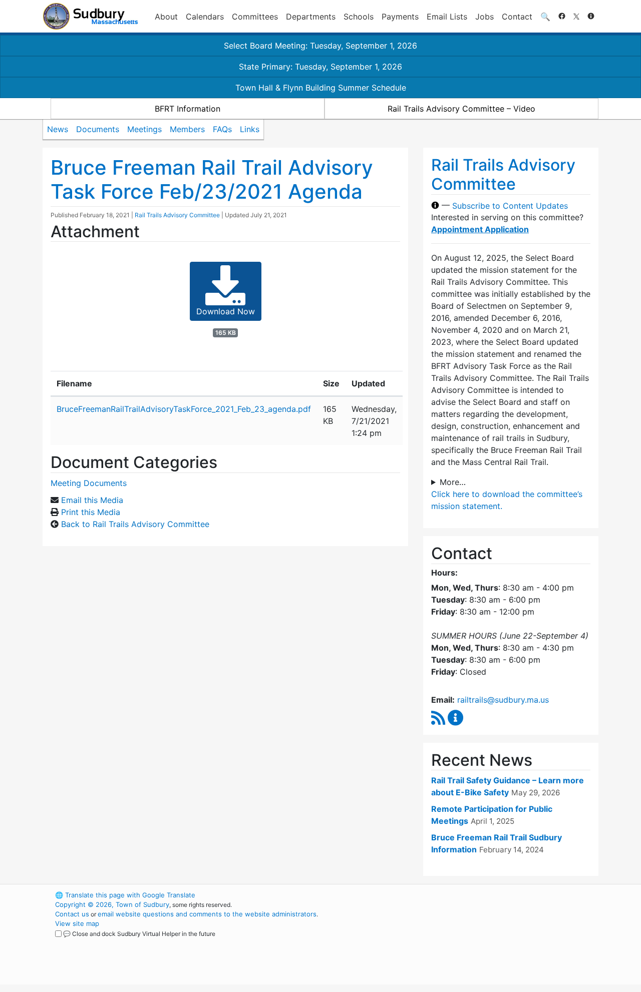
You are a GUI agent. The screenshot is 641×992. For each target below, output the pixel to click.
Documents (97, 129)
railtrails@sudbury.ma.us (503, 700)
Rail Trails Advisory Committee (177, 215)
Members (187, 129)
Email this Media (92, 500)
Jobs (484, 17)
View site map (77, 923)
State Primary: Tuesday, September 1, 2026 (320, 67)
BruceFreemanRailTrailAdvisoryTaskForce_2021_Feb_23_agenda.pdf (184, 409)
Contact (517, 17)
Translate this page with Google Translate (125, 895)
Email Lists (447, 17)
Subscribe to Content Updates (510, 205)
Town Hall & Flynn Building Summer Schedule (320, 88)
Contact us (72, 914)
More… (453, 482)
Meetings (144, 129)
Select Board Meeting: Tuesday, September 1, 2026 (320, 46)
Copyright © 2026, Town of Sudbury (112, 904)
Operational (481, 942)
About (166, 17)
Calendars (205, 17)
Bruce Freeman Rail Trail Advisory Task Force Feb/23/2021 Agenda (212, 179)
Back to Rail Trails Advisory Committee (135, 524)
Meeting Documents (89, 483)
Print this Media (90, 512)
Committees (255, 17)
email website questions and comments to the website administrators (207, 914)
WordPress (463, 895)
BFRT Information (187, 109)
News (57, 129)
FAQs (222, 129)
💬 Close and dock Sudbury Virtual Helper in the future (139, 933)
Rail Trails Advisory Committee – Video (461, 109)
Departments (311, 17)
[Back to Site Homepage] (90, 16)
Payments (400, 17)
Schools (359, 17)
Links (249, 129)
